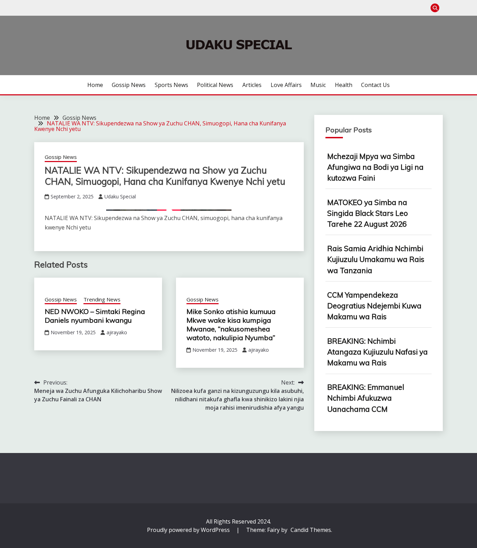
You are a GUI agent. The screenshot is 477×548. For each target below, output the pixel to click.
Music (318, 85)
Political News (215, 85)
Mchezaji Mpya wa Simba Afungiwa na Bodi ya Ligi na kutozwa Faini (375, 167)
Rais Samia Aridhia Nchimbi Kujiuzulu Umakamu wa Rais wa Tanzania (375, 259)
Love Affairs (286, 85)
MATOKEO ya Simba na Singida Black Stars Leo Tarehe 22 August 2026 (367, 213)
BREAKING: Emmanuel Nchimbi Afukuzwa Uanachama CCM (365, 397)
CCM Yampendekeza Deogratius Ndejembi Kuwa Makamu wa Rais (374, 305)
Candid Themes (311, 530)
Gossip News (129, 85)
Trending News (101, 299)
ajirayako (117, 332)
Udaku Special (120, 196)
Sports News (171, 85)
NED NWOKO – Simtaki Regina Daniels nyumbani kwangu (95, 315)
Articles (252, 85)
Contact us (375, 85)
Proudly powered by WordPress (189, 530)
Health (343, 85)
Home (95, 85)
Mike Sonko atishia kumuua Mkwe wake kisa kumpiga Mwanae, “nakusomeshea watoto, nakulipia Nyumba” (231, 324)
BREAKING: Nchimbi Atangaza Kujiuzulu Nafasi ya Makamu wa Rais (377, 351)
